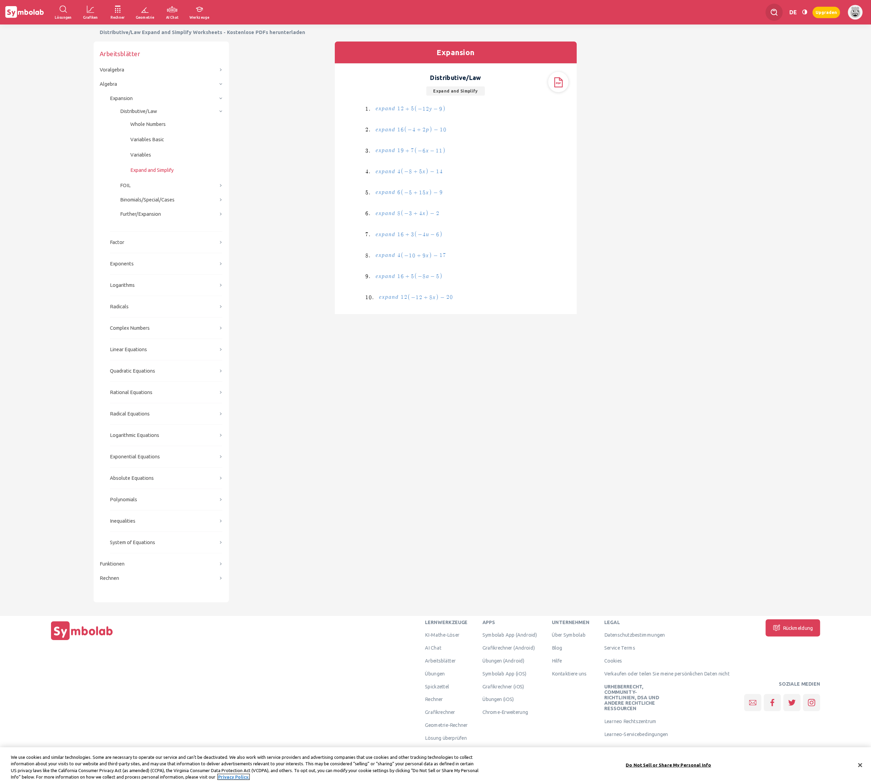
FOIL (125, 185)
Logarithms (122, 285)
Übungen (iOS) (498, 699)
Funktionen (112, 564)
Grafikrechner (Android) (508, 648)
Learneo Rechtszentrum (630, 721)
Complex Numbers (130, 328)
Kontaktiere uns (569, 673)
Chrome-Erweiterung (505, 712)
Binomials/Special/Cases (147, 199)
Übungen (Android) (503, 660)
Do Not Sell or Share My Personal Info (668, 765)
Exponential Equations (135, 456)
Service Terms (619, 648)
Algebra (108, 84)
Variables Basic (147, 139)
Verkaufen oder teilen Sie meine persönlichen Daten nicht (666, 673)
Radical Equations (130, 413)
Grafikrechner (440, 712)
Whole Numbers (148, 124)
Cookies (613, 660)
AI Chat (433, 648)
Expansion (121, 98)
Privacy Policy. (233, 776)
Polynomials (123, 499)
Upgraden (826, 12)
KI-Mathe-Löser (442, 635)
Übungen (435, 673)
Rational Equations (131, 392)
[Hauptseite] (82, 640)
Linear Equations (128, 349)
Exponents (122, 263)
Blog (557, 648)
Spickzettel (437, 686)
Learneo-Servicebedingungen (636, 734)
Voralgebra (112, 69)
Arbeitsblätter (440, 660)
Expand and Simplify (152, 170)
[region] (435, 765)
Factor (117, 242)
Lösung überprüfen (445, 737)
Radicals (119, 306)
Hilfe (557, 660)
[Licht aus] (804, 12)
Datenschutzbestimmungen (634, 635)
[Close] (860, 764)
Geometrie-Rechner (446, 725)
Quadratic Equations (132, 371)
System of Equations (132, 542)
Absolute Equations (132, 478)
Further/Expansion (140, 214)
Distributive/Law (138, 111)
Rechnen (109, 578)
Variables (140, 155)
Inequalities (122, 521)
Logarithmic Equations (134, 435)
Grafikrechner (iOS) (503, 686)
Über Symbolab (569, 635)
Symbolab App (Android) (509, 635)
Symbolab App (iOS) (504, 673)
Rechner (434, 699)
